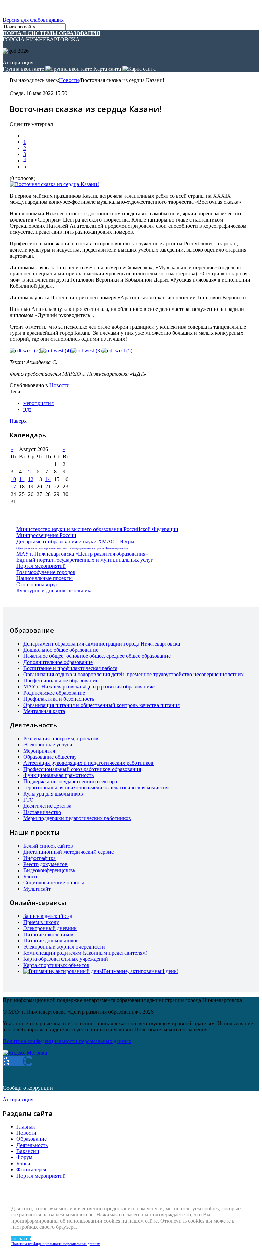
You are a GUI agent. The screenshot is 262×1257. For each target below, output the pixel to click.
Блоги (30, 876)
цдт (27, 409)
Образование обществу (50, 757)
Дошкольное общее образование (60, 650)
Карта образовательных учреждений (65, 959)
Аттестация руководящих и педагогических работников (88, 763)
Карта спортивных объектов (56, 965)
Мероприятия (39, 751)
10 (13, 479)
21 (48, 486)
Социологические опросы (53, 882)
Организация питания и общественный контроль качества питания (101, 705)
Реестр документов (45, 864)
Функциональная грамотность (58, 775)
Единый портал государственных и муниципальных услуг (84, 560)
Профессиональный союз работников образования (82, 769)
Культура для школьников (53, 794)
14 (48, 479)
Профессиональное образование (60, 680)
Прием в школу (41, 922)
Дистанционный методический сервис (68, 852)
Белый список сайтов (48, 846)
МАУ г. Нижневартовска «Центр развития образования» (82, 554)
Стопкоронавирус (37, 584)
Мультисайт (37, 889)
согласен (21, 1238)
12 (30, 479)
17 (13, 486)
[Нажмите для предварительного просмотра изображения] (54, 184)
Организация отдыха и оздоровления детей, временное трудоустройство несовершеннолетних (133, 674)
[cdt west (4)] (55, 351)
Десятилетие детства (47, 806)
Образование (31, 1139)
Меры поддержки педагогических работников (77, 818)
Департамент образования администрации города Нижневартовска (101, 644)
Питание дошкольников (51, 940)
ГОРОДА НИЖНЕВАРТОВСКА (51, 36)
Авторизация (18, 62)
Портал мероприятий (41, 566)
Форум (24, 1157)
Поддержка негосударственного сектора (70, 781)
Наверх (18, 421)
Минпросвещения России (46, 535)
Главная (25, 1127)
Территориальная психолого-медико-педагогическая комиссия (96, 787)
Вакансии (27, 1151)
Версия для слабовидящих (33, 20)
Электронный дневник (50, 928)
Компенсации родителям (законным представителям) (85, 953)
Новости (69, 80)
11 (21, 479)
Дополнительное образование (58, 662)
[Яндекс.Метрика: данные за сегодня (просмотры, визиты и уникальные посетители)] (25, 1053)
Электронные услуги (47, 744)
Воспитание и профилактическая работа (70, 668)
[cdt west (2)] (25, 351)
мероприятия (38, 403)
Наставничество (42, 812)
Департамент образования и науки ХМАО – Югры (75, 541)
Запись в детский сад (47, 916)
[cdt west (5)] (117, 351)
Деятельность (32, 1145)
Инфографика (39, 858)
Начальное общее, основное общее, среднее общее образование (97, 656)
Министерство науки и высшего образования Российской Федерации (97, 529)
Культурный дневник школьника (54, 590)
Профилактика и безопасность (58, 699)
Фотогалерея (31, 1169)
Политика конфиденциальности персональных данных (55, 1244)
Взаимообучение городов (45, 572)
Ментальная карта (44, 711)
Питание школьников (48, 934)
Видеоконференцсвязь (49, 870)
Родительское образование (54, 693)
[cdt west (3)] (86, 351)
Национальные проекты (44, 578)
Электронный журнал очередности (64, 947)
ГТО (28, 800)
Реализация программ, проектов (60, 738)
